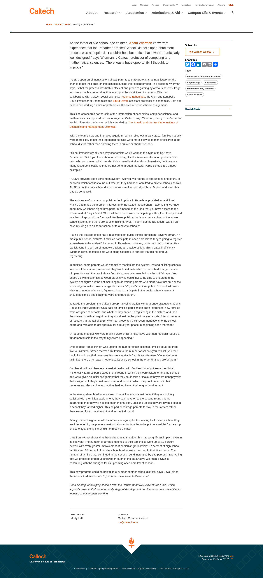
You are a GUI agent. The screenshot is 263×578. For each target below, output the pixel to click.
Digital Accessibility (147, 568)
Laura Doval (120, 100)
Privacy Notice (128, 568)
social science (194, 94)
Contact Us (79, 568)
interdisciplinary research (200, 88)
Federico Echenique (133, 96)
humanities (210, 82)
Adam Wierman (140, 43)
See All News (192, 109)
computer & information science (204, 76)
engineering (193, 82)
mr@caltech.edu (128, 522)
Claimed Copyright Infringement (103, 568)
